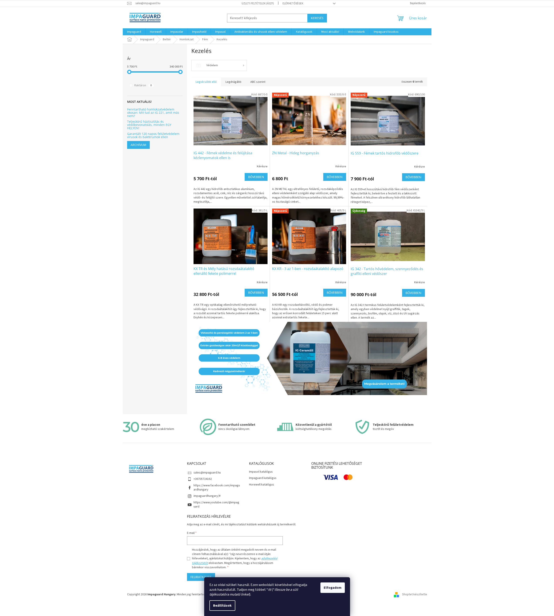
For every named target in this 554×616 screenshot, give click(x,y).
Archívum (138, 145)
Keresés (317, 18)
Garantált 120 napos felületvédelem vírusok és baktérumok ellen (153, 135)
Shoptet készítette (414, 594)
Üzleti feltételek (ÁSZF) (258, 3)
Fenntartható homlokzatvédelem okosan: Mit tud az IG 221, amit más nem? (153, 113)
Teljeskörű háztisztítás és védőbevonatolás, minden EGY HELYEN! (149, 125)
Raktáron (143, 85)
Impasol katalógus (261, 472)
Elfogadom (333, 587)
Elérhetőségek (293, 3)
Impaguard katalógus (262, 478)
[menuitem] (134, 31)
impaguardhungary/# (207, 496)
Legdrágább (233, 82)
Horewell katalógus (261, 485)
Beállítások (222, 605)
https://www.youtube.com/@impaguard (216, 504)
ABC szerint (257, 82)
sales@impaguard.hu (207, 472)
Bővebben (256, 177)
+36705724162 (203, 479)
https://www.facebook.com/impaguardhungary (217, 487)
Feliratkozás (201, 577)
